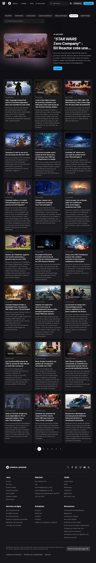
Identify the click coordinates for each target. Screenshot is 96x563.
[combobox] (24, 21)
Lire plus (58, 68)
